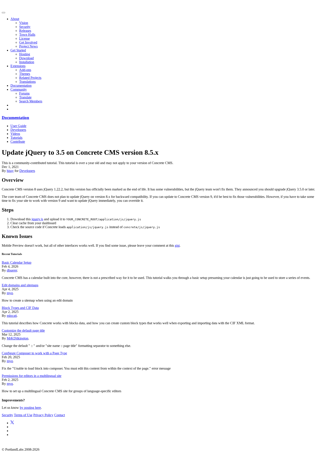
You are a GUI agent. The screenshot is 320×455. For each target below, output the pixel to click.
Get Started (18, 50)
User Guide (18, 126)
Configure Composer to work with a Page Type (34, 353)
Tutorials (16, 137)
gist (177, 245)
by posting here (30, 407)
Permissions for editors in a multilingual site (31, 376)
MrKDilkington (17, 338)
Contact (59, 415)
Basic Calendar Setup (16, 262)
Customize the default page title (23, 330)
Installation (26, 62)
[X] (12, 423)
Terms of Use (23, 415)
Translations (27, 81)
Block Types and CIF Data (20, 308)
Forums (24, 93)
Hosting (24, 54)
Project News (28, 46)
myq (10, 293)
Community (18, 89)
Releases (25, 30)
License (24, 38)
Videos (15, 134)
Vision (23, 23)
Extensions (17, 66)
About (14, 19)
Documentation (21, 85)
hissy (10, 171)
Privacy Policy (43, 415)
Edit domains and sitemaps (20, 285)
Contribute (17, 141)
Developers (18, 130)
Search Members (30, 101)
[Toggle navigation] (3, 12)
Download (26, 58)
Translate (25, 97)
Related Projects (30, 78)
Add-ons (25, 70)
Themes (24, 74)
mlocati (12, 315)
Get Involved (28, 42)
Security (24, 27)
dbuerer (12, 270)
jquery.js (37, 219)
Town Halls (27, 34)
